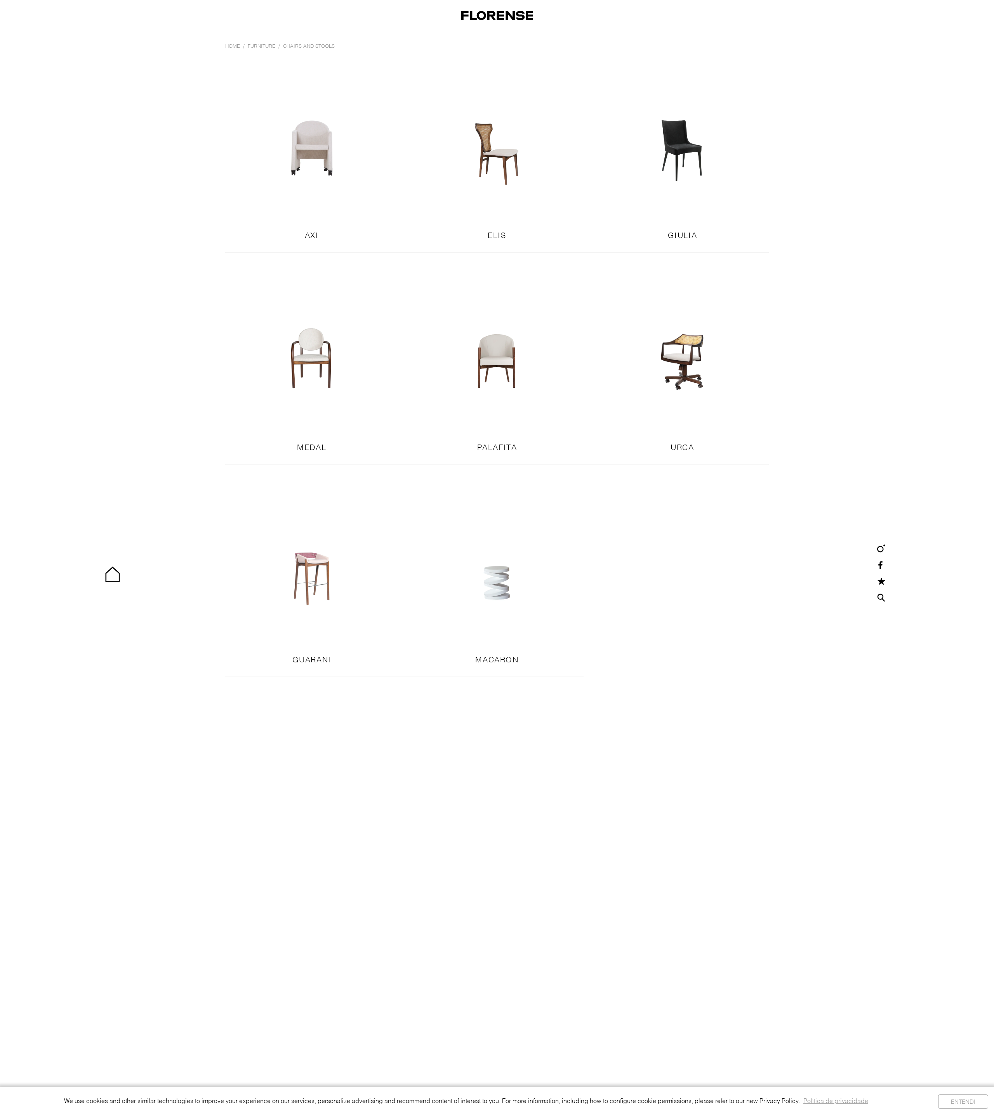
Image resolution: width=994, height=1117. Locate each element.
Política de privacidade (835, 1101)
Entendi (963, 1102)
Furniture (261, 46)
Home (232, 46)
